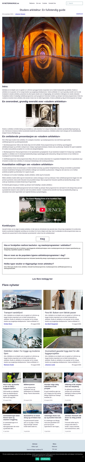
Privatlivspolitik (45, 459)
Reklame (32, 3)
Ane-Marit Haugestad (51, 324)
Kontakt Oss (52, 3)
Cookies (44, 3)
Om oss (38, 3)
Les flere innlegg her (42, 279)
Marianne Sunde (9, 365)
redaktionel (79, 14)
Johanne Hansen (20, 14)
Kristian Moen (8, 324)
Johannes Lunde (50, 365)
